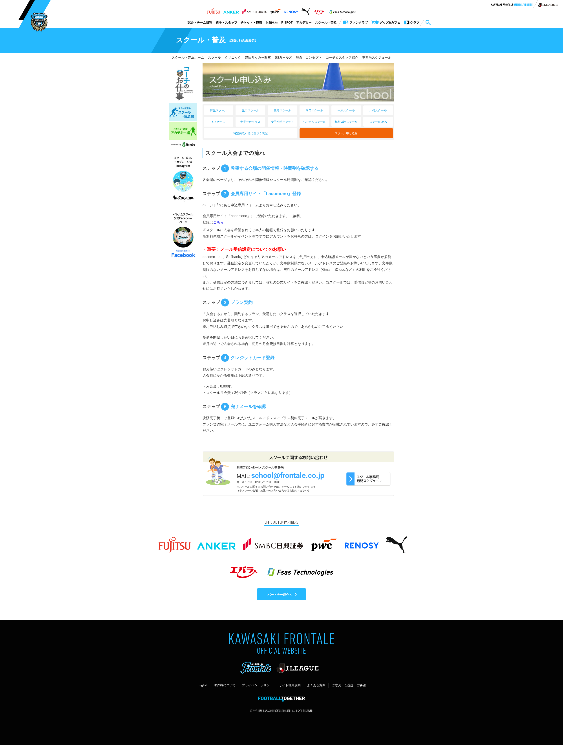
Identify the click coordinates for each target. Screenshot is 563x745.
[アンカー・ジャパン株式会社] (231, 10)
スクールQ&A (378, 122)
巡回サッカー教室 (258, 57)
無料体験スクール (346, 122)
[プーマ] (305, 10)
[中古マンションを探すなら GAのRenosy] (291, 10)
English (202, 685)
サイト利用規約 (290, 685)
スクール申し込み (346, 133)
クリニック (233, 57)
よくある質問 (316, 685)
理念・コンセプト (309, 57)
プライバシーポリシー (257, 685)
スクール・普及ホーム (188, 57)
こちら (218, 222)
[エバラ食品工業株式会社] (319, 10)
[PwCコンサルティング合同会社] (275, 10)
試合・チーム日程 (200, 22)
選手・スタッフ (226, 22)
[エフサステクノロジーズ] (342, 10)
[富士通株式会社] (213, 10)
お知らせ (272, 22)
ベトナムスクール (314, 122)
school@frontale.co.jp (287, 475)
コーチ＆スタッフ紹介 (342, 57)
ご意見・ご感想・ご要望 (349, 685)
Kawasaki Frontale (511, 5)
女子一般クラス (250, 122)
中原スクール (346, 110)
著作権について (225, 685)
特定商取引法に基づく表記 (250, 133)
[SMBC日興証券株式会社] (254, 10)
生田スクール (250, 110)
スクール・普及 (326, 22)
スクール (214, 57)
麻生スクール (218, 110)
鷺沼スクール (282, 110)
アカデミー (304, 22)
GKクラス (218, 122)
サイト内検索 (428, 22)
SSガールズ (283, 57)
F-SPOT (287, 22)
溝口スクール (314, 110)
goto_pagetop (549, 729)
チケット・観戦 (251, 22)
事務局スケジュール (376, 57)
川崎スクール (378, 110)
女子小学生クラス (282, 122)
